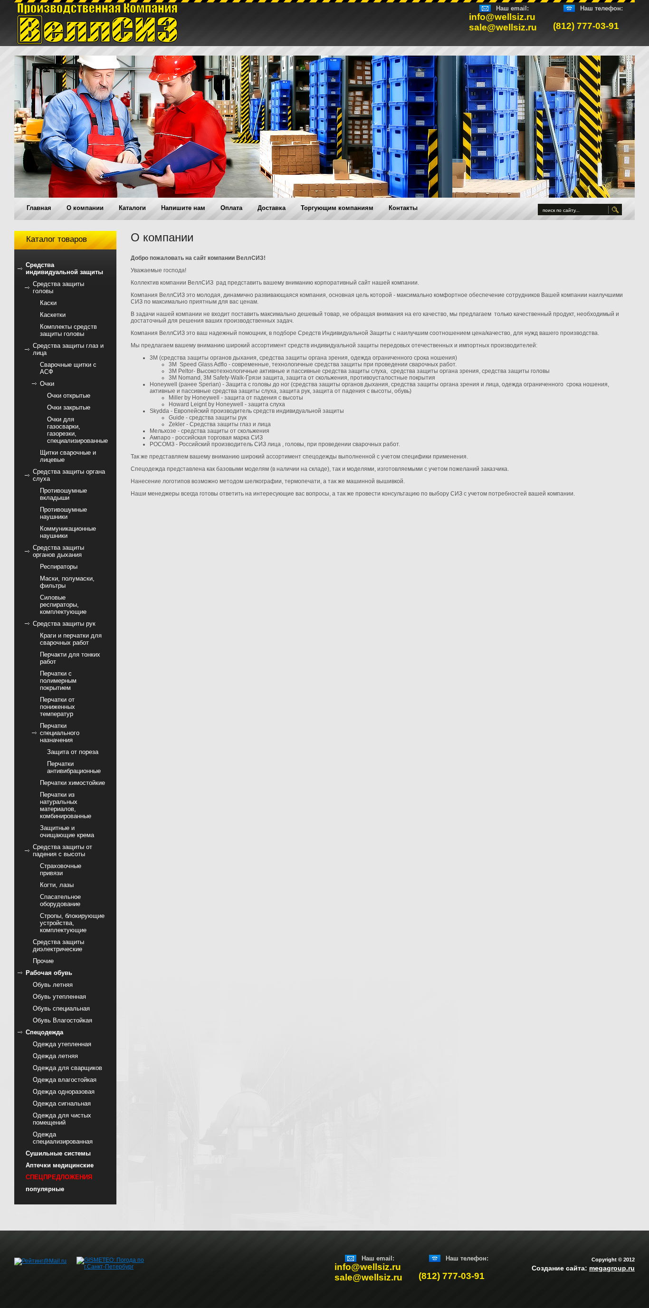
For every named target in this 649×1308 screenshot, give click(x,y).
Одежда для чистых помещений (62, 1119)
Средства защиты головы (58, 287)
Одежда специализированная (63, 1138)
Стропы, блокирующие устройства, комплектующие (72, 923)
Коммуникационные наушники (68, 532)
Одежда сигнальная (62, 1103)
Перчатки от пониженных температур (57, 706)
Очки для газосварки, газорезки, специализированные (77, 430)
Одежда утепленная (62, 1044)
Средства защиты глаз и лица (68, 349)
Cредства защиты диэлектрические (58, 945)
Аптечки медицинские (60, 1165)
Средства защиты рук (64, 623)
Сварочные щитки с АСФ (68, 368)
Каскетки (53, 314)
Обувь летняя (53, 984)
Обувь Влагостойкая (62, 1020)
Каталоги (132, 207)
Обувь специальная (61, 1008)
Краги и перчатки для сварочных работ (71, 639)
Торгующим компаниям (337, 207)
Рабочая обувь (49, 972)
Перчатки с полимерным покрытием (58, 680)
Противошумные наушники (63, 513)
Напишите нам (183, 207)
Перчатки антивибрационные (74, 767)
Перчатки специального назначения (59, 733)
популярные (45, 1189)
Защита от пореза (72, 751)
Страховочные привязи (60, 869)
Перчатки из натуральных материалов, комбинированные (65, 805)
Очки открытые (68, 395)
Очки (47, 383)
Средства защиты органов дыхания (58, 551)
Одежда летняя (55, 1056)
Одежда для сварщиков (67, 1067)
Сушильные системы (58, 1153)
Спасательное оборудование (60, 900)
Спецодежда (44, 1032)
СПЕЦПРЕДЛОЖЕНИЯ (59, 1177)
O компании (85, 207)
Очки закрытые (68, 407)
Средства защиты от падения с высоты (62, 850)
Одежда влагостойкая (64, 1079)
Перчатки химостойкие (72, 782)
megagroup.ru (612, 1268)
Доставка (272, 207)
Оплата (231, 207)
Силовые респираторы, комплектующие (63, 604)
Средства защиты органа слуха (69, 475)
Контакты (403, 207)
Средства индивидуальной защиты (64, 268)
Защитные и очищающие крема (67, 831)
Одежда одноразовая (64, 1091)
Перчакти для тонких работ (70, 658)
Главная (39, 207)
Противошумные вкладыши (63, 494)
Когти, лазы (57, 884)
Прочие (43, 960)
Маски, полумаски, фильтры (67, 582)
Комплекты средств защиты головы (68, 330)
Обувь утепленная (59, 996)
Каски (48, 302)
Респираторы (58, 566)
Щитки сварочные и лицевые (68, 456)
